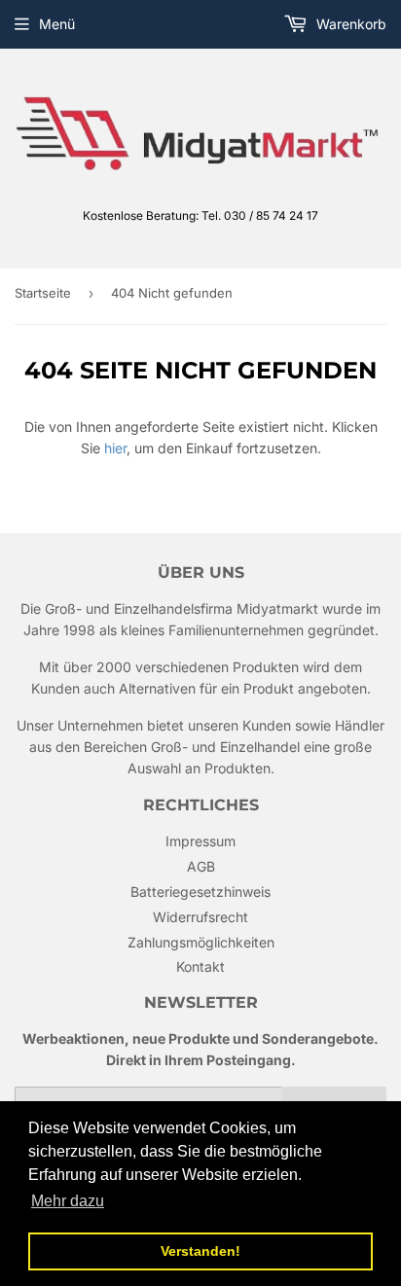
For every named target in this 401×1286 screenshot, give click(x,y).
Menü (57, 24)
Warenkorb (349, 24)
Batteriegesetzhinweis (200, 891)
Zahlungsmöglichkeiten (201, 942)
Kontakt (200, 966)
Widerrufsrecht (200, 917)
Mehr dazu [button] (67, 1201)
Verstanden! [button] (200, 1251)
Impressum (200, 841)
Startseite (43, 293)
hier (115, 448)
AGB (201, 866)
